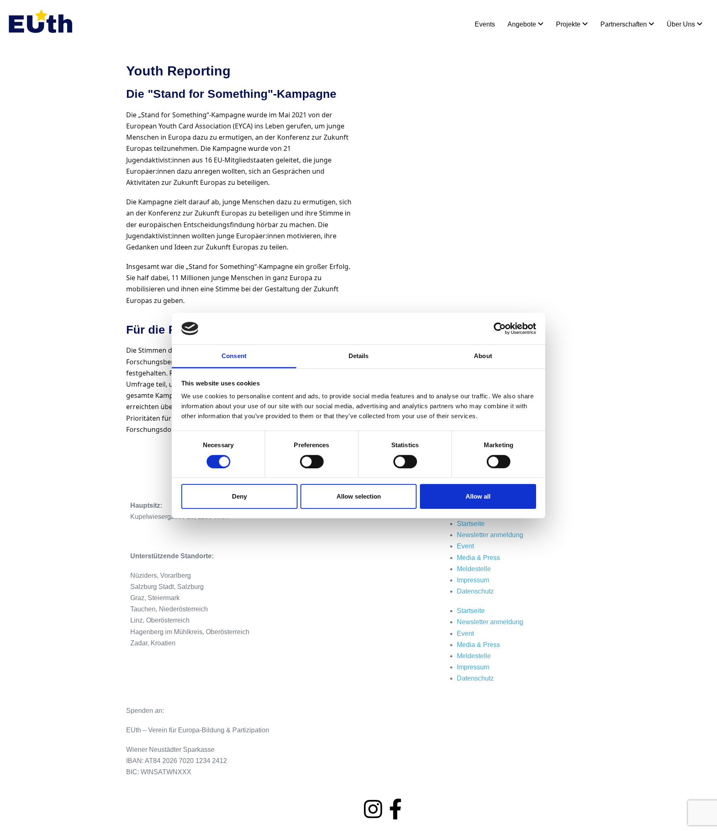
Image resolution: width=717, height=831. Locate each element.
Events (485, 24)
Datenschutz (475, 591)
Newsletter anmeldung (490, 534)
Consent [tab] (234, 355)
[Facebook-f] (395, 809)
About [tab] (483, 355)
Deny (239, 496)
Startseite (471, 523)
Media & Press (478, 557)
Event (465, 546)
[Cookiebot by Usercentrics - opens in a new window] (499, 328)
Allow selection (359, 496)
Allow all (478, 496)
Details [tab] (359, 355)
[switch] (312, 461)
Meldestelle (474, 568)
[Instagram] (373, 809)
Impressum (473, 580)
